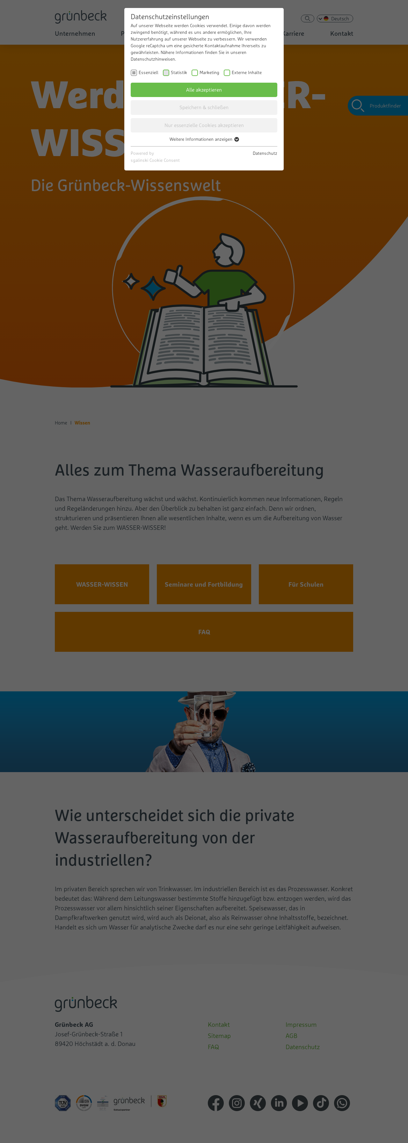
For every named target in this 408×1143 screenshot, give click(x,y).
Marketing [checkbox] (209, 72)
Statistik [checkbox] (179, 72)
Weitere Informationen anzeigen (202, 139)
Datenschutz (265, 153)
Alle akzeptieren (204, 90)
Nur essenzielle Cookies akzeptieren (204, 125)
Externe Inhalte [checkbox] (247, 72)
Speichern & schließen (204, 107)
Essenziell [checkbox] (148, 72)
